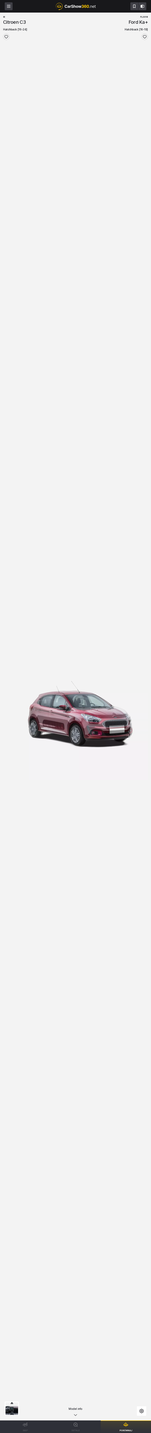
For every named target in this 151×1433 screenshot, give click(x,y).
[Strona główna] (75, 6)
